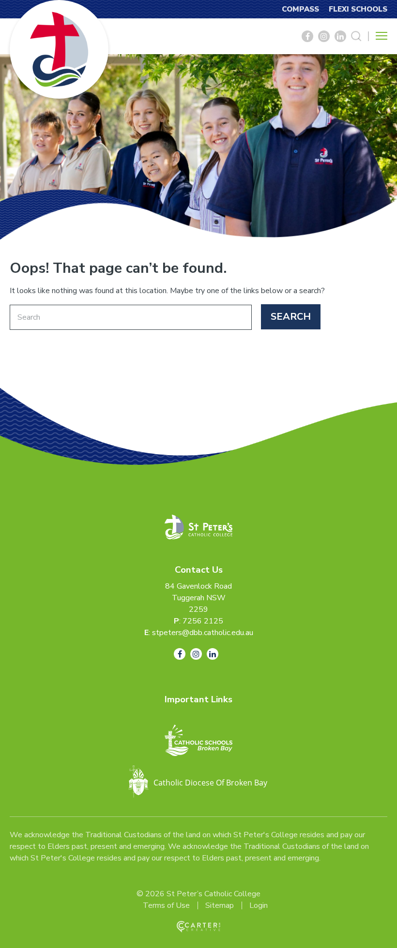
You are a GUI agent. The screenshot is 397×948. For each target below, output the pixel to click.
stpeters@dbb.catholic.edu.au (202, 632)
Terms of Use (166, 905)
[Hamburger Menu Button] (381, 36)
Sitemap (219, 905)
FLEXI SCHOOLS (358, 9)
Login (258, 905)
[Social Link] (307, 36)
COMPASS (300, 9)
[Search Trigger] (356, 36)
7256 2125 (203, 621)
